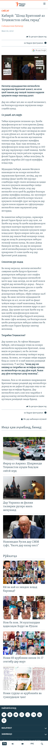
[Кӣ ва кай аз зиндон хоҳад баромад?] (24, 572)
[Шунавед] (13, 744)
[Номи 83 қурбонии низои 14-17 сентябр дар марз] (24, 643)
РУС (32, 744)
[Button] (36, 36)
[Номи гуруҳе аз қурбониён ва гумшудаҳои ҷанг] (24, 678)
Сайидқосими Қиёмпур (12, 26)
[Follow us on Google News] (4, 714)
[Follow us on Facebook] (9, 714)
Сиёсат (5, 11)
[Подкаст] (4, 720)
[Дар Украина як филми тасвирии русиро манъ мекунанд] (24, 487)
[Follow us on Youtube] (15, 714)
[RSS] (39, 714)
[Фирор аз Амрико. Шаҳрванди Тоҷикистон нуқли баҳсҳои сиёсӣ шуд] (24, 448)
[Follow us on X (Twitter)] (27, 714)
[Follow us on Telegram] (33, 714)
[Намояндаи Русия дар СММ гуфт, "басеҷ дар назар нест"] (24, 527)
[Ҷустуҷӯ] (42, 744)
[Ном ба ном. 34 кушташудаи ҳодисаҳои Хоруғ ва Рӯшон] (24, 607)
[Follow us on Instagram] (21, 714)
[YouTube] (22, 744)
